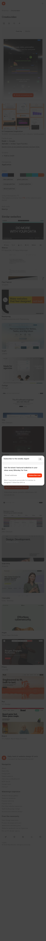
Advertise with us (18, 482)
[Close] (40, 459)
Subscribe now (34, 475)
